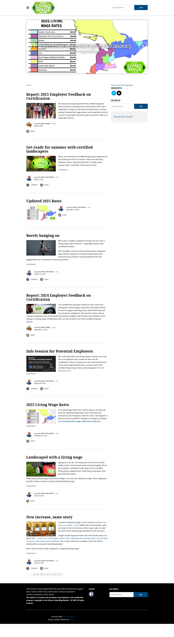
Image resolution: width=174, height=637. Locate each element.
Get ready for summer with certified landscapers (59, 149)
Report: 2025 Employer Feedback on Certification (58, 96)
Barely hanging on (42, 236)
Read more (63, 170)
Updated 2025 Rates (44, 201)
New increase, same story (49, 517)
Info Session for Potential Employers (59, 351)
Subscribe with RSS (124, 117)
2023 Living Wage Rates (47, 405)
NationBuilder (69, 617)
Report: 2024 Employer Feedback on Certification (58, 297)
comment (32, 184)
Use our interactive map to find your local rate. (79, 421)
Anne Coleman (45, 124)
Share (32, 131)
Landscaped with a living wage (54, 457)
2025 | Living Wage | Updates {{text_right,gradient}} (87, 48)
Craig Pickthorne (47, 177)
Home (28, 85)
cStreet (72, 619)
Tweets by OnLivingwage (122, 85)
